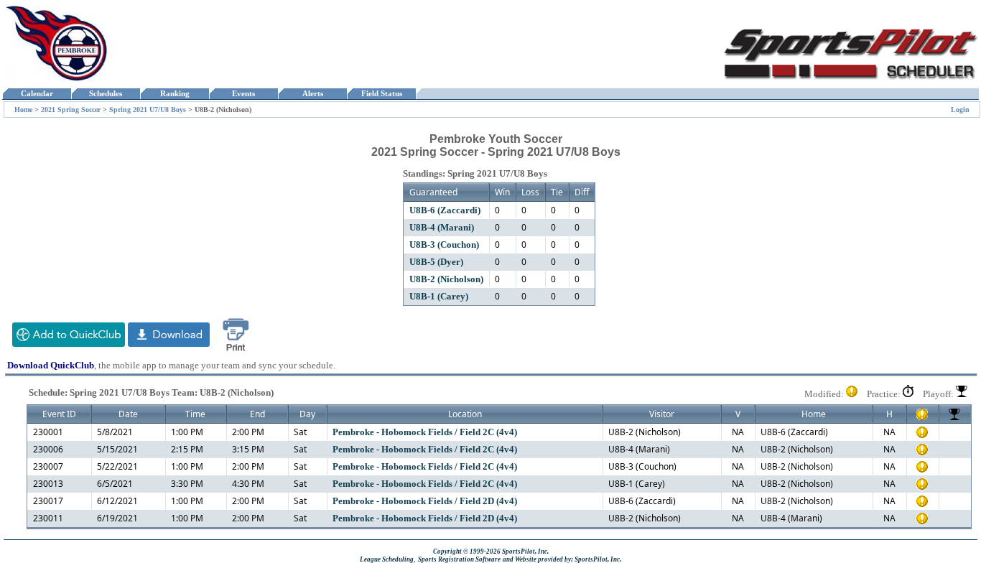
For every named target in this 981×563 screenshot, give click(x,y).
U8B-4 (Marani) (441, 227)
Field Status (381, 94)
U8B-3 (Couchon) (444, 244)
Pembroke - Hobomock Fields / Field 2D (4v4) (425, 500)
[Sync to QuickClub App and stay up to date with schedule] (68, 343)
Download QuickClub (50, 365)
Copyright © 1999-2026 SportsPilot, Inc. (491, 551)
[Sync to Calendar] (169, 343)
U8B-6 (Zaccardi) (444, 210)
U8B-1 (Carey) (438, 296)
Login (960, 109)
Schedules (105, 94)
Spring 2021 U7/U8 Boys (147, 109)
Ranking (175, 94)
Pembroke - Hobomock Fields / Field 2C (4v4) (425, 432)
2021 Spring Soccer (71, 109)
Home (23, 109)
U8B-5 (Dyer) (436, 261)
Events (243, 94)
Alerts (312, 94)
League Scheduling (387, 559)
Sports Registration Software (459, 559)
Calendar (37, 94)
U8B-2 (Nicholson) (446, 279)
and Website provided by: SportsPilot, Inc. (562, 559)
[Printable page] (235, 351)
